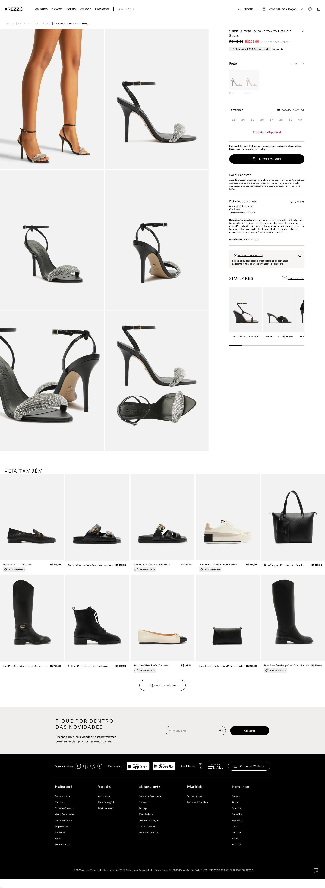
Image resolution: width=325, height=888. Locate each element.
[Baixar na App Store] (138, 766)
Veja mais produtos (163, 685)
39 (290, 119)
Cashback (60, 802)
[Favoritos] (302, 9)
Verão (58, 838)
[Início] (13, 9)
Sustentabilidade (63, 820)
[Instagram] (78, 766)
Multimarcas (104, 796)
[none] (221, 730)
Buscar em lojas (270, 159)
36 (262, 119)
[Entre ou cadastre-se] (310, 9)
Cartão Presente (147, 826)
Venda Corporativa (64, 814)
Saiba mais (277, 49)
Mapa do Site (61, 826)
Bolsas (71, 9)
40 (300, 119)
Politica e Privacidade (197, 802)
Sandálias (43, 23)
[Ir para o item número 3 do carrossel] (273, 345)
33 (233, 119)
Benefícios (60, 832)
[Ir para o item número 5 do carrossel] (298, 345)
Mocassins (237, 820)
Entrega (143, 808)
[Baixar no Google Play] (164, 766)
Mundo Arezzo (62, 844)
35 (252, 119)
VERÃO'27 (85, 9)
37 (271, 119)
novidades (41, 9)
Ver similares (296, 278)
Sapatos (57, 9)
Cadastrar (249, 730)
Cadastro (143, 802)
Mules (235, 838)
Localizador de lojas (149, 832)
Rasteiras (236, 844)
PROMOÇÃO (102, 9)
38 (281, 119)
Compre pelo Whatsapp (252, 766)
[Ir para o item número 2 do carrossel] (260, 345)
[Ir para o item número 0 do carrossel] (235, 345)
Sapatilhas (237, 814)
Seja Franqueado (106, 808)
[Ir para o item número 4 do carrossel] (285, 345)
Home (10, 23)
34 (243, 119)
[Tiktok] (92, 766)
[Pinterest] (99, 766)
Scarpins (236, 808)
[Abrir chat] (316, 870)
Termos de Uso (194, 796)
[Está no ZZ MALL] (215, 766)
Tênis (235, 826)
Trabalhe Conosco (64, 808)
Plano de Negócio (106, 802)
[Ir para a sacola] (319, 9)
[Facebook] (85, 766)
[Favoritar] (302, 31)
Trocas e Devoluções (149, 820)
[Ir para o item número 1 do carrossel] (248, 345)
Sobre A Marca (62, 796)
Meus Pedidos (146, 814)
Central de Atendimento (151, 796)
